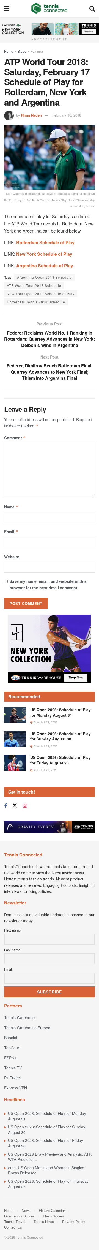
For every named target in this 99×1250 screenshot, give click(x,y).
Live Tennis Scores (19, 1216)
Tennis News (44, 1221)
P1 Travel (12, 1078)
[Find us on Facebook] (5, 806)
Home (8, 51)
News (26, 1210)
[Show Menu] (6, 8)
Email (11, 531)
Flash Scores (53, 1216)
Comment (15, 437)
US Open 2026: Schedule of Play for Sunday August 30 (60, 736)
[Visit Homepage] (49, 8)
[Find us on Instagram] (25, 806)
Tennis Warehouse (20, 1017)
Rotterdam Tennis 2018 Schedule (36, 302)
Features (37, 51)
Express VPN (15, 1087)
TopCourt (12, 1047)
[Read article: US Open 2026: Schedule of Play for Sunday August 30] (15, 739)
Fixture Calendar (52, 1210)
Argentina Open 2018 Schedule (44, 277)
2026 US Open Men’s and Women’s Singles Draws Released (46, 1170)
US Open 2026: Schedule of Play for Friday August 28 (60, 760)
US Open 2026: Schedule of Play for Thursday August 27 (48, 1183)
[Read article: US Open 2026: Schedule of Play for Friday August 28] (15, 763)
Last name (12, 949)
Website (11, 556)
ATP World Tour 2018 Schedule (34, 285)
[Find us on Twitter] (14, 805)
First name (12, 930)
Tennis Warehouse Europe (27, 1027)
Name (11, 507)
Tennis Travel (14, 1221)
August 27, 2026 (45, 770)
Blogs (22, 51)
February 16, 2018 (66, 115)
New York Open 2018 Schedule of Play (41, 293)
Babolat (10, 1037)
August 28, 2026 (45, 722)
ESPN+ (10, 1057)
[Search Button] (92, 8)
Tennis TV (13, 1068)
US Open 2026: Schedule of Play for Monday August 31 (60, 712)
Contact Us (13, 1227)
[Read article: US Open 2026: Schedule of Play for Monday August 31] (15, 715)
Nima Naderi (31, 115)
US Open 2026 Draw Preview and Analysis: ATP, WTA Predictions (50, 1156)
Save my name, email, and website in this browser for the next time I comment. (48, 584)
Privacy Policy (73, 1221)
